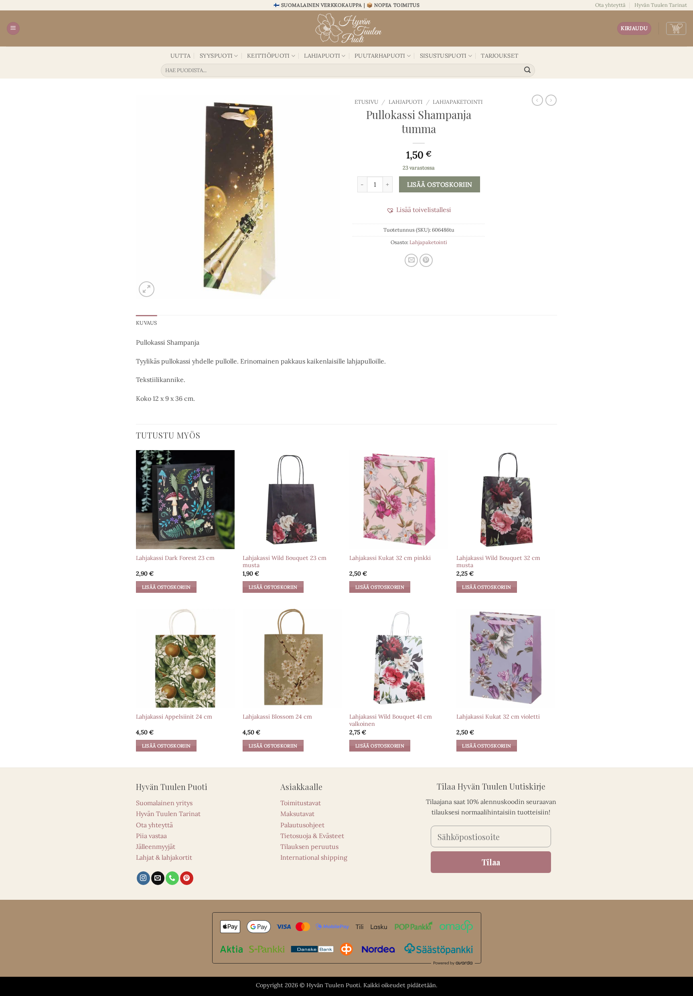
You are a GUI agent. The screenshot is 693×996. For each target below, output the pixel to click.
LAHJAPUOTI (322, 55)
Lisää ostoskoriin (439, 184)
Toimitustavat (300, 803)
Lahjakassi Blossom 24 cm (277, 716)
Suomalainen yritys (164, 803)
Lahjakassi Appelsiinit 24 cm (174, 716)
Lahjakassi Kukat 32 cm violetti (498, 716)
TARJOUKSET (499, 55)
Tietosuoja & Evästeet (312, 836)
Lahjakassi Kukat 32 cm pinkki (390, 558)
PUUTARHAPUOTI (380, 55)
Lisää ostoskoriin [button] (166, 587)
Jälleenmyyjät (155, 846)
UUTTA (180, 55)
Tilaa (491, 862)
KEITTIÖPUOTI (268, 55)
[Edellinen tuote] (551, 100)
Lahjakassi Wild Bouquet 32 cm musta (498, 561)
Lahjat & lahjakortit (164, 857)
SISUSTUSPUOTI (443, 55)
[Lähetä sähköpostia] (157, 878)
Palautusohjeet (302, 825)
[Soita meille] (172, 878)
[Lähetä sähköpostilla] (411, 260)
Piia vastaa (151, 836)
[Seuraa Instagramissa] (143, 878)
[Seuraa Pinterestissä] (186, 878)
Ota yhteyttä (610, 5)
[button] (13, 28)
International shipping (313, 857)
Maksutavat (297, 814)
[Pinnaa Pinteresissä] (426, 260)
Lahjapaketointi (458, 101)
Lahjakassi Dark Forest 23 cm (175, 558)
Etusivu (366, 101)
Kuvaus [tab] (146, 322)
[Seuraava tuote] (537, 100)
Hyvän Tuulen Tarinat (660, 5)
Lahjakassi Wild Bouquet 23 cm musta (284, 561)
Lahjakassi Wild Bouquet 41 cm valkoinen (390, 720)
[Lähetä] (528, 70)
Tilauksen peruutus (309, 846)
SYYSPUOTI (216, 55)
